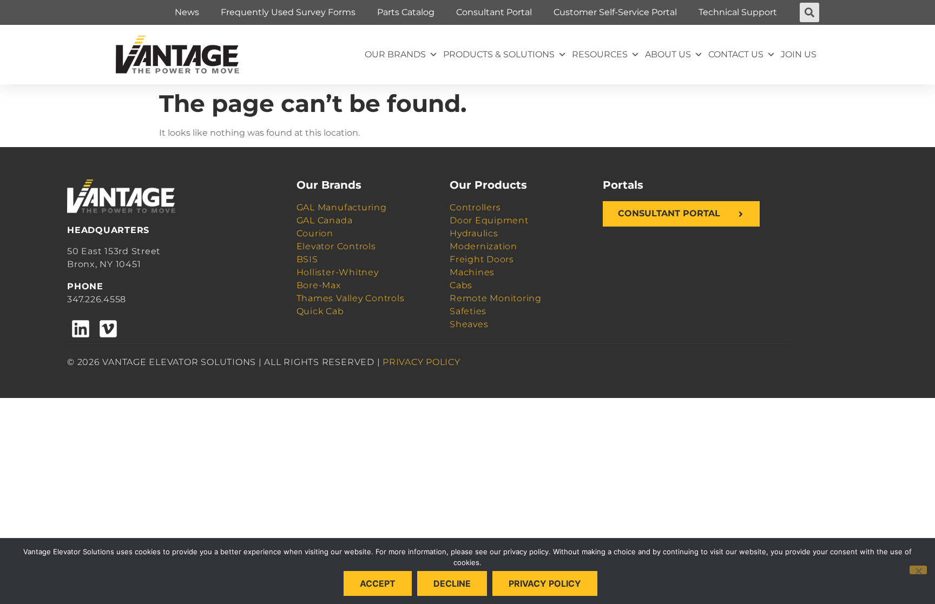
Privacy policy (545, 583)
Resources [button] (600, 54)
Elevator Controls (336, 246)
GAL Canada (325, 220)
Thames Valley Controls (351, 298)
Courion (315, 233)
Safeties (468, 311)
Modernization (483, 246)
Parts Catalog (405, 12)
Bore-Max (319, 285)
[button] (809, 12)
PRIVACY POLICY (421, 362)
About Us (668, 54)
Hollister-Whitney (338, 272)
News (187, 12)
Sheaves (469, 324)
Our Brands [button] (395, 54)
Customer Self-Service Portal (615, 12)
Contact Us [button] (735, 54)
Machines (472, 272)
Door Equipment (489, 220)
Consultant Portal (494, 12)
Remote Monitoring (496, 298)
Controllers (475, 207)
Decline (452, 583)
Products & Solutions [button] (499, 54)
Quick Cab (320, 311)
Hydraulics (474, 233)
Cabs (461, 285)
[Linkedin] (80, 328)
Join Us (799, 54)
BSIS (307, 259)
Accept (378, 583)
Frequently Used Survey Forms (288, 12)
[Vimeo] (107, 328)
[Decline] (918, 570)
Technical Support (738, 12)
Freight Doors (482, 259)
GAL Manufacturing (342, 207)
